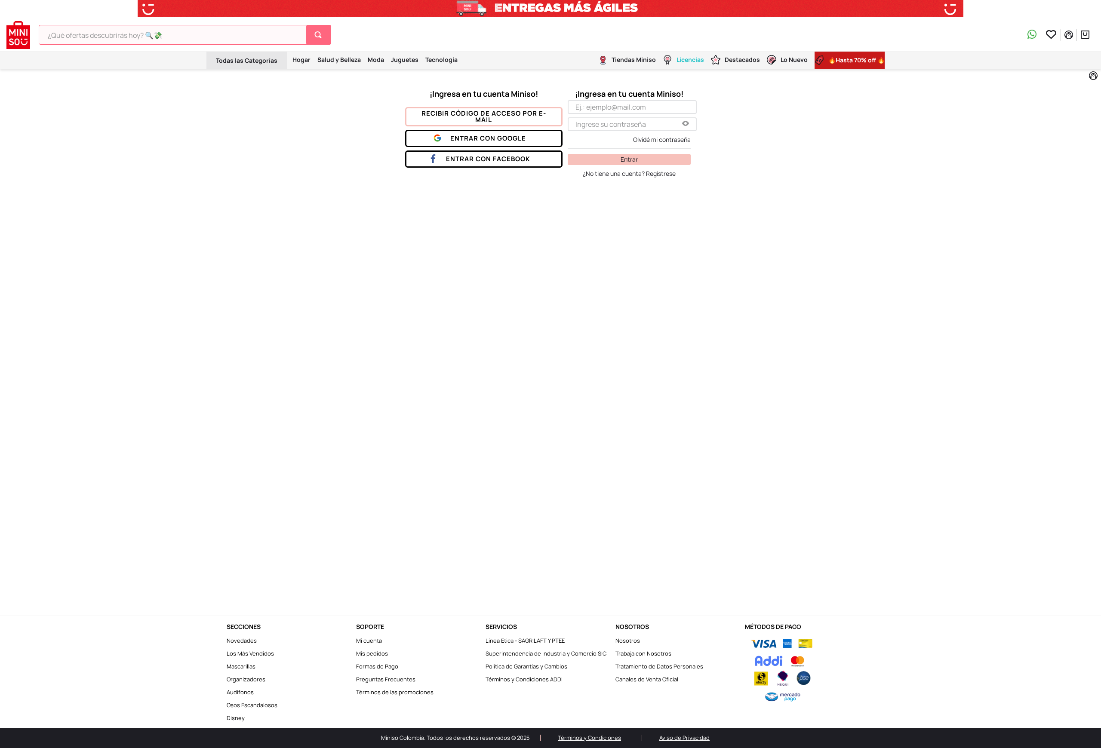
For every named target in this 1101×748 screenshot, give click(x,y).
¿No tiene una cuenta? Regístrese (629, 173)
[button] (685, 124)
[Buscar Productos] (320, 35)
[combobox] (185, 35)
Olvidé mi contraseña (662, 139)
